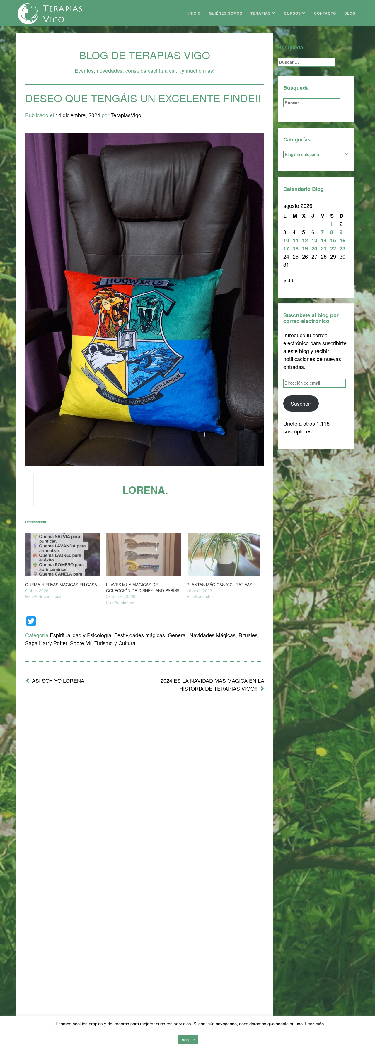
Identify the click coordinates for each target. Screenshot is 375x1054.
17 (286, 248)
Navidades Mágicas (213, 635)
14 (324, 240)
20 (314, 248)
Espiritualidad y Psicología (80, 635)
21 (324, 248)
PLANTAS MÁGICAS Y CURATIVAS (219, 585)
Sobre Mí (80, 643)
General (177, 635)
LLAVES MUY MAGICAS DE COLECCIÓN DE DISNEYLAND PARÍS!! (142, 587)
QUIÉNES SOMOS (225, 13)
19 (305, 248)
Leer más (314, 1023)
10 (286, 240)
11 (296, 240)
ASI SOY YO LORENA (58, 680)
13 (314, 240)
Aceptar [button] (188, 1039)
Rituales (248, 635)
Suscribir (301, 403)
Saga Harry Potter (46, 643)
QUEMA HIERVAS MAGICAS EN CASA (61, 585)
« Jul (288, 280)
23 (342, 248)
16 (342, 240)
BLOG (349, 13)
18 (296, 248)
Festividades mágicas (139, 635)
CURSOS (293, 13)
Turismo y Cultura (114, 643)
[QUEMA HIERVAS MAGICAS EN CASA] (62, 554)
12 (305, 240)
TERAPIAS (261, 13)
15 (333, 240)
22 (333, 248)
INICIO (194, 13)
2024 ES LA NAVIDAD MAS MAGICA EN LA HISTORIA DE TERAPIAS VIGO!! (212, 684)
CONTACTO (325, 13)
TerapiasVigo (126, 115)
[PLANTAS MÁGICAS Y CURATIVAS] (224, 554)
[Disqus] (144, 781)
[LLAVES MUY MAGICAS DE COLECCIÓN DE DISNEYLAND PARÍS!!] (143, 554)
